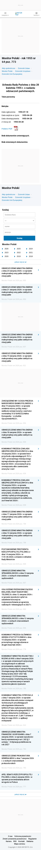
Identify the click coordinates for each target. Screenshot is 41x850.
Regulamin (32, 839)
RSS (15, 841)
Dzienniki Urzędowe (22, 71)
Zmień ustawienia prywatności (14, 839)
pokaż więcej (20, 794)
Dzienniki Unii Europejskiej (12, 74)
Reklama (30, 841)
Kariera (8, 841)
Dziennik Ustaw (24, 68)
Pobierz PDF (7, 129)
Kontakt (21, 841)
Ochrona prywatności (22, 836)
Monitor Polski (7, 71)
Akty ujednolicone (8, 68)
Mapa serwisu (19, 844)
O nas (10, 836)
